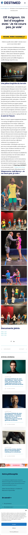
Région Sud (6, 8)
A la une (9, 388)
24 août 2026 (8, 411)
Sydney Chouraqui (6, 488)
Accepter (14, 524)
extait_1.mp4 (3, 335)
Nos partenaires (8, 503)
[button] (26, 510)
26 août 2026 (8, 376)
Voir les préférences (14, 531)
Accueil (2, 8)
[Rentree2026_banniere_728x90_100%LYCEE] (14, 465)
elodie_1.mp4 (4, 331)
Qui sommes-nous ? (8, 507)
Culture (13, 388)
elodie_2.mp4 (4, 333)
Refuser (14, 528)
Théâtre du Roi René (20, 167)
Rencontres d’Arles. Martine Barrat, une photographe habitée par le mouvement (13, 450)
